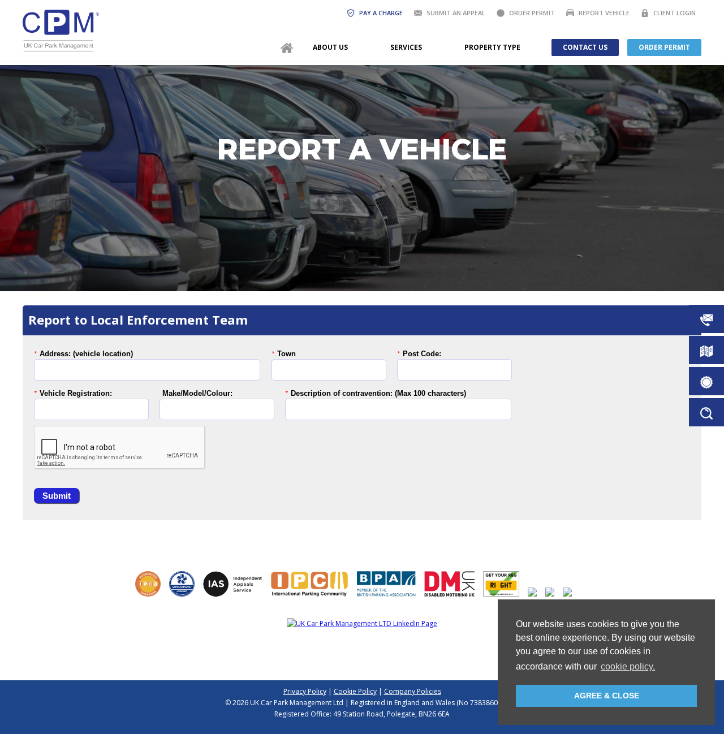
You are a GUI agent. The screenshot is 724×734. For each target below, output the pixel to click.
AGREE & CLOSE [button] (606, 695)
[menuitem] (287, 47)
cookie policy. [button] (628, 666)
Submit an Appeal (455, 12)
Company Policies (412, 691)
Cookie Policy (355, 691)
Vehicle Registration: (76, 393)
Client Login (674, 12)
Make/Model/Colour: (197, 393)
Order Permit (532, 12)
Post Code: (422, 353)
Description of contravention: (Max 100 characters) (378, 393)
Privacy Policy (304, 691)
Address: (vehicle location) (86, 353)
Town (286, 353)
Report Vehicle (604, 12)
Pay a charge (381, 12)
